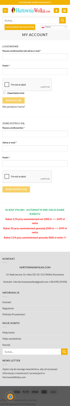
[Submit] (62, 20)
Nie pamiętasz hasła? (13, 106)
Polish (47, 27)
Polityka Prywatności (13, 314)
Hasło (6, 65)
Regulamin (8, 308)
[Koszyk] (64, 10)
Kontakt (6, 302)
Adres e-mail (9, 142)
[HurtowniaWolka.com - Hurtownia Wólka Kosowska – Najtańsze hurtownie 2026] (31, 10)
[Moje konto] (56, 10)
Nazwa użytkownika (13, 127)
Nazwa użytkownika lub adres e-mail (21, 50)
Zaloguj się (13, 100)
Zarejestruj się (16, 189)
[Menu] (5, 10)
